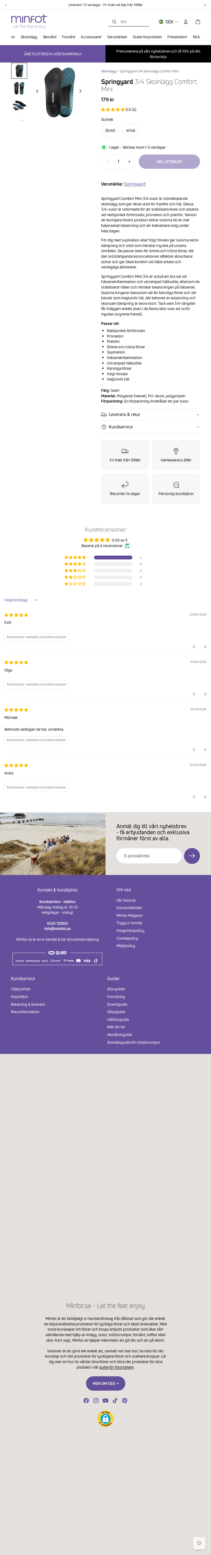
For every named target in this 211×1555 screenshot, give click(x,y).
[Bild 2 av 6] (19, 87)
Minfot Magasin (129, 915)
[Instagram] (96, 1400)
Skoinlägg (108, 71)
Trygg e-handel (129, 922)
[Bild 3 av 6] (19, 104)
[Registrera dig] (192, 856)
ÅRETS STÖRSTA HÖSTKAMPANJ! (52, 53)
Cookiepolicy (127, 937)
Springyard (135, 184)
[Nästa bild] (82, 92)
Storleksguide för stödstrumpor (133, 1042)
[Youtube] (105, 1400)
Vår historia (125, 899)
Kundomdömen (129, 907)
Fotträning (116, 996)
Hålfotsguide (118, 1019)
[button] (113, 109)
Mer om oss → (106, 1383)
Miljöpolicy (125, 945)
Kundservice (121, 427)
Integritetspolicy (130, 930)
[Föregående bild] (36, 92)
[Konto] (186, 22)
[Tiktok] (115, 1400)
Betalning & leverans (28, 1004)
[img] (16, 615)
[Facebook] (86, 1400)
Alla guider (116, 988)
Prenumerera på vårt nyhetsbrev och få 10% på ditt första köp (158, 53)
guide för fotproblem (116, 1367)
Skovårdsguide (119, 1034)
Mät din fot (116, 1026)
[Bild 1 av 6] (19, 70)
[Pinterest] (124, 1400)
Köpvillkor (19, 996)
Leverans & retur (124, 414)
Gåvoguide (116, 1011)
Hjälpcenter (20, 988)
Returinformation (25, 1011)
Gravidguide (117, 1004)
